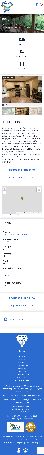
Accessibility (32, 439)
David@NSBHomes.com (22, 409)
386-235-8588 (15, 400)
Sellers (22, 369)
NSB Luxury (22, 366)
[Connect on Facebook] (37, 4)
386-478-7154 (15, 396)
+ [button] (4, 189)
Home (22, 357)
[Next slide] (40, 89)
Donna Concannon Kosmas (16, 234)
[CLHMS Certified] (30, 432)
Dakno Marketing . (33, 443)
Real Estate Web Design (12, 443)
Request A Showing (22, 177)
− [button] (4, 192)
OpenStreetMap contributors (35, 213)
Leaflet (18, 213)
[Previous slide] (3, 89)
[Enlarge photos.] (40, 78)
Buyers (22, 363)
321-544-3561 (19, 416)
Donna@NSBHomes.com (31, 400)
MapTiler (24, 213)
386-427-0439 (27, 407)
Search (22, 359)
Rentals (22, 372)
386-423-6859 (31, 416)
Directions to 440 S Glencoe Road (15, 215)
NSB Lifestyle (22, 375)
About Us (22, 378)
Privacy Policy (22, 439)
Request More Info (22, 170)
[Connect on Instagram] (41, 4)
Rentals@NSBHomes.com (22, 419)
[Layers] (39, 189)
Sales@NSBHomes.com (31, 396)
